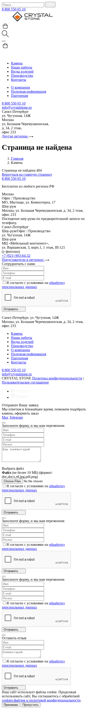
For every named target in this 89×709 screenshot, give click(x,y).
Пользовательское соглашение (25, 382)
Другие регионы (15, 136)
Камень (17, 63)
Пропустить (31, 704)
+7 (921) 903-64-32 (16, 256)
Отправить (11, 309)
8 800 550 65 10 (14, 9)
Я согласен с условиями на (33, 285)
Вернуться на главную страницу (27, 174)
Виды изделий (22, 71)
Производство (22, 75)
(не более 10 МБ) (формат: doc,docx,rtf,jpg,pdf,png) (27, 475)
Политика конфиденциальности (57, 378)
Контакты (18, 80)
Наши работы (21, 67)
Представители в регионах (23, 260)
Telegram (16, 417)
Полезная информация (28, 91)
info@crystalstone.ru (17, 107)
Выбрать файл (13, 468)
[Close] (3, 422)
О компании (20, 87)
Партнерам (19, 96)
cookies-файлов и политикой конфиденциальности (41, 700)
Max (5, 417)
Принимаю (11, 704)
